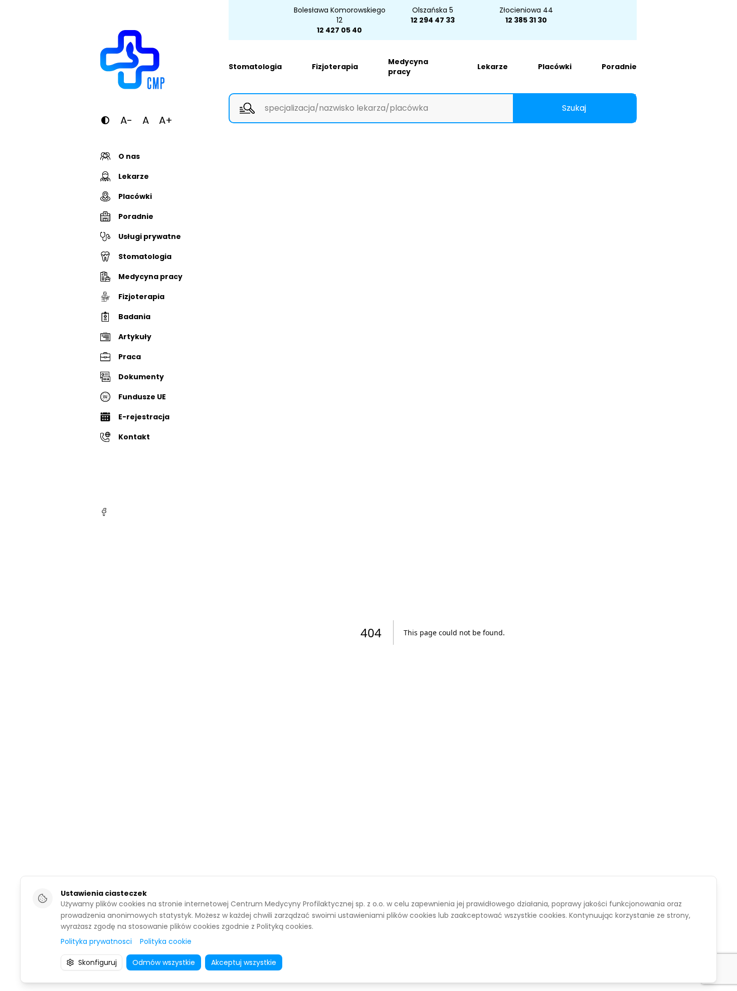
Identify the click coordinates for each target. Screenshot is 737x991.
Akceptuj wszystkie (243, 962)
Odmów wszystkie (163, 962)
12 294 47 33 (433, 20)
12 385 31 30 (526, 20)
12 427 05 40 (339, 30)
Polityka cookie (166, 941)
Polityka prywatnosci (96, 941)
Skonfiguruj (97, 962)
